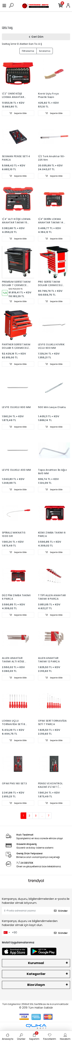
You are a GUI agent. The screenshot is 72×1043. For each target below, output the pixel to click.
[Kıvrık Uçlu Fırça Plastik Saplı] (54, 74)
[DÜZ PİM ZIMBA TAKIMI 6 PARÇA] (18, 576)
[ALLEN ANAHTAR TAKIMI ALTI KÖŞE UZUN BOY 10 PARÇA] (18, 638)
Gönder (63, 911)
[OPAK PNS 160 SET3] (18, 764)
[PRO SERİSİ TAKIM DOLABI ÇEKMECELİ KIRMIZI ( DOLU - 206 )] (54, 262)
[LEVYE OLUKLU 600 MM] (18, 388)
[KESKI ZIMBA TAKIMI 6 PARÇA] (54, 513)
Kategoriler (36, 974)
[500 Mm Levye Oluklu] (54, 388)
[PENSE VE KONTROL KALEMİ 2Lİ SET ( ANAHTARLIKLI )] (54, 764)
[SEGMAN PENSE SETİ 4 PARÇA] (18, 137)
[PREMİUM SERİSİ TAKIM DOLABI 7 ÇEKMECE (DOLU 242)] (18, 262)
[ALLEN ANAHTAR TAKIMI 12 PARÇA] (54, 638)
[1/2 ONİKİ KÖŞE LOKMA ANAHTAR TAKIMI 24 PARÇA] (18, 74)
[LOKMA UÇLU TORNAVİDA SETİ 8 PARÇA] (18, 701)
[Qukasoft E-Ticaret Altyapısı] (36, 1026)
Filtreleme (28, 51)
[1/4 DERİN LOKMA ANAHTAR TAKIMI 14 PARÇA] (54, 199)
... (42, 815)
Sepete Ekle (20, 113)
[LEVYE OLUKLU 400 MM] (18, 450)
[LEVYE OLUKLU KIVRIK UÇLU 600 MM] (54, 325)
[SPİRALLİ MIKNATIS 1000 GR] (18, 513)
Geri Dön (37, 37)
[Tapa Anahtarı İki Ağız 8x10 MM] (54, 450)
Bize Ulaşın (36, 985)
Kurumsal (36, 963)
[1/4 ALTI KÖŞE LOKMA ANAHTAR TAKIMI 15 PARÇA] (18, 199)
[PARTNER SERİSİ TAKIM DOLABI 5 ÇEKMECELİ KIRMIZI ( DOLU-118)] (18, 325)
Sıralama (44, 51)
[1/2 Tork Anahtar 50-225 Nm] (54, 137)
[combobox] (6, 932)
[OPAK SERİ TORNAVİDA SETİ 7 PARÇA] (54, 701)
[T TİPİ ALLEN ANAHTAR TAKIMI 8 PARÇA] (54, 576)
